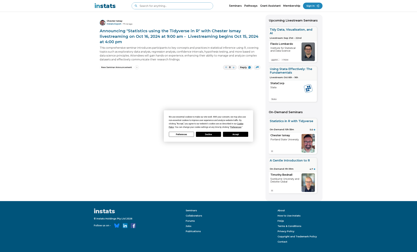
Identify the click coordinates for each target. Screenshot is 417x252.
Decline (208, 134)
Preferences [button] (235, 127)
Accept (235, 134)
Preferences (181, 134)
